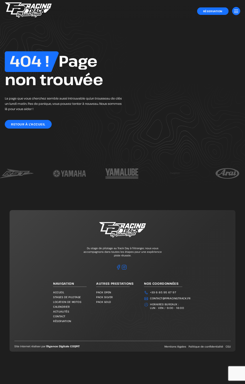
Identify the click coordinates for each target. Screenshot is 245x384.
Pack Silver (104, 297)
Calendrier (61, 306)
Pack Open (103, 292)
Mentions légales (175, 346)
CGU (228, 346)
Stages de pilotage (67, 297)
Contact (59, 316)
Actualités (61, 311)
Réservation (213, 11)
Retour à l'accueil (28, 124)
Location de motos (67, 302)
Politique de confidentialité (206, 346)
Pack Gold (103, 302)
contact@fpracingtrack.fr (170, 298)
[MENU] (236, 11)
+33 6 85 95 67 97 (163, 292)
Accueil (58, 292)
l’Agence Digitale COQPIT (63, 346)
